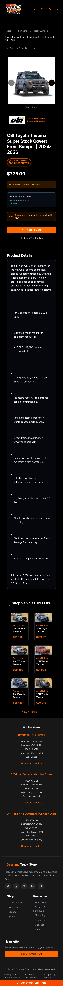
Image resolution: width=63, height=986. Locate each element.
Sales (12, 916)
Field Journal (42, 902)
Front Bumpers (41, 31)
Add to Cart (34, 229)
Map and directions (33, 763)
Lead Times (29, 974)
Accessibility (32, 977)
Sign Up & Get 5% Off (31, 954)
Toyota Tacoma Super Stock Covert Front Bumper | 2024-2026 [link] (29, 38)
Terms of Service (12, 977)
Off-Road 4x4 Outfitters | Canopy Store (31, 813)
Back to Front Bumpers (22, 48)
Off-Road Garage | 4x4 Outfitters (32, 774)
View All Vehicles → (31, 712)
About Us (40, 920)
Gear (8, 31)
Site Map (48, 977)
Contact (39, 924)
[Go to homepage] (13, 8)
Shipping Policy (47, 974)
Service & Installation (39, 909)
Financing (40, 915)
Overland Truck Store (31, 735)
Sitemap (39, 929)
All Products (15, 902)
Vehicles (13, 907)
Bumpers (22, 31)
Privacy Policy (11, 974)
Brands (12, 911)
